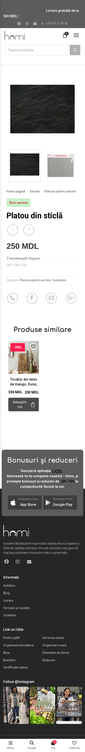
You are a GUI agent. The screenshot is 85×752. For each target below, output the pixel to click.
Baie (6, 652)
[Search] (75, 50)
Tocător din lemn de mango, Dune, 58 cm (23, 382)
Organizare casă (54, 645)
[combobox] (37, 50)
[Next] (71, 110)
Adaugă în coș (20, 404)
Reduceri (49, 660)
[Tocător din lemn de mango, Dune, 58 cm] (23, 357)
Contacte (9, 615)
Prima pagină (16, 191)
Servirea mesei (53, 638)
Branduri (9, 660)
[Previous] (13, 110)
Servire (35, 191)
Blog (6, 593)
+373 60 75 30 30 (57, 23)
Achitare (9, 585)
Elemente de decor (56, 652)
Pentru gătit (11, 638)
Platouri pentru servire (60, 191)
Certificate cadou (15, 667)
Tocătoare (59, 280)
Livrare (8, 600)
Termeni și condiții (16, 608)
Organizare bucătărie (18, 645)
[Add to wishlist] (33, 346)
